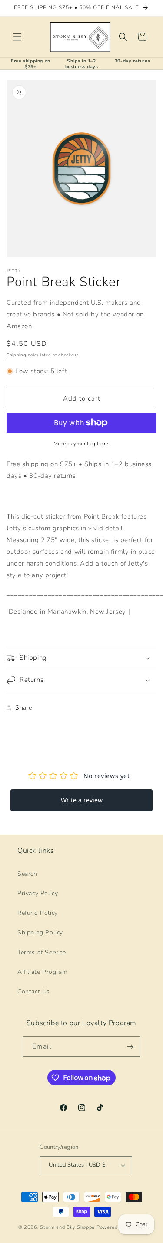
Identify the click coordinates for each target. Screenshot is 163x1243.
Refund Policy (37, 913)
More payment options (81, 443)
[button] (17, 36)
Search (27, 874)
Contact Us (33, 991)
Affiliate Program (42, 972)
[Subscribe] (130, 1046)
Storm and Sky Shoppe (67, 1227)
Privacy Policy (37, 893)
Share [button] (23, 708)
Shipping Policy (40, 932)
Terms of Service (41, 952)
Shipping (17, 355)
